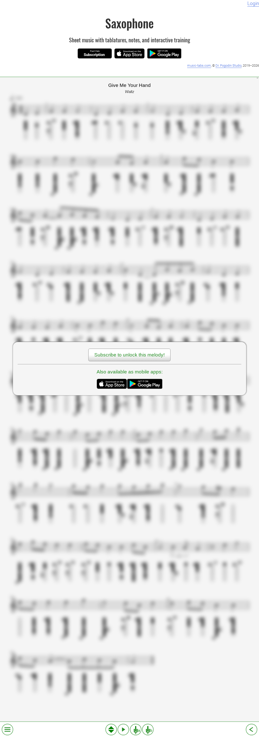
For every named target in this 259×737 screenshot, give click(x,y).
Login (253, 3)
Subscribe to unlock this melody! (129, 354)
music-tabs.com (199, 65)
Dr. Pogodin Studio (228, 65)
